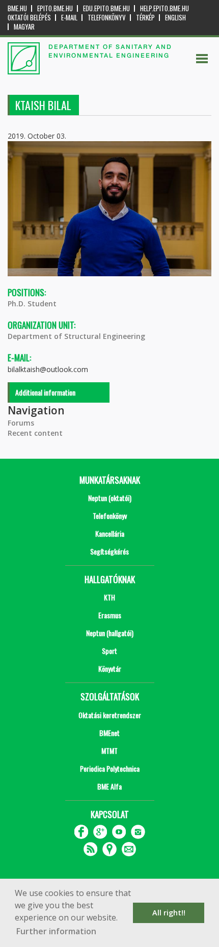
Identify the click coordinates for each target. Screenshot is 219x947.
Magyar (24, 26)
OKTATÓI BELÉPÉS (29, 17)
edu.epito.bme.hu (106, 8)
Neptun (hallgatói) (109, 632)
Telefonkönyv (107, 17)
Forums (21, 423)
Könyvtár (109, 668)
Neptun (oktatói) (109, 497)
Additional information (45, 392)
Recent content (35, 433)
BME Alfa (109, 786)
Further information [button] (56, 931)
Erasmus (109, 615)
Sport (109, 650)
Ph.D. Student (32, 303)
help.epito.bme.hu (164, 8)
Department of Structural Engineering (76, 336)
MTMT (109, 750)
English (175, 17)
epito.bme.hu (55, 8)
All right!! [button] (168, 912)
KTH (109, 597)
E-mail (69, 17)
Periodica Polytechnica (110, 768)
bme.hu (17, 8)
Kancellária (109, 533)
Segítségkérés (109, 551)
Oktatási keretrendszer (109, 714)
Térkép (145, 17)
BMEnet (109, 732)
